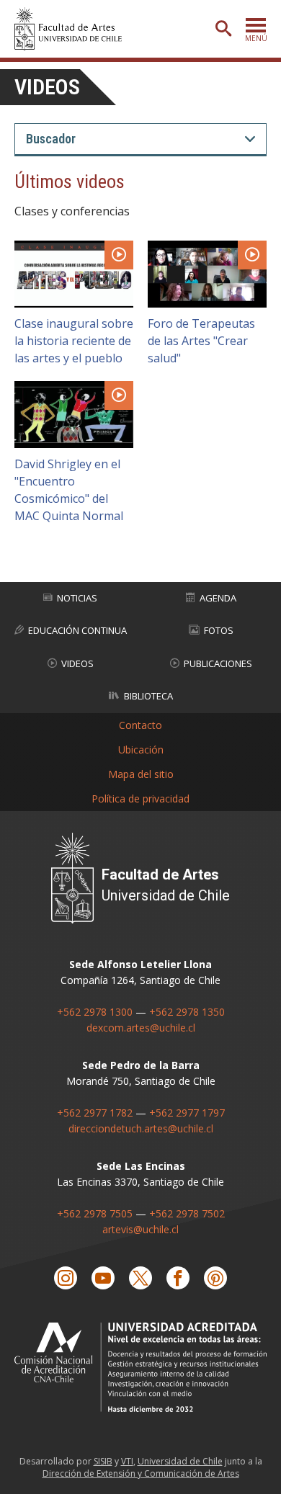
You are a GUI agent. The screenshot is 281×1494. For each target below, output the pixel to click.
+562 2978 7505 (95, 1213)
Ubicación (141, 749)
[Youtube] (103, 1277)
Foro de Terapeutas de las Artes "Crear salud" (201, 341)
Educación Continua (77, 630)
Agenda (218, 597)
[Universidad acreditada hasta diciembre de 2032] (140, 1367)
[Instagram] (65, 1277)
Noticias (77, 597)
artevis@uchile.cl (140, 1229)
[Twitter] (140, 1277)
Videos (47, 86)
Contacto (140, 725)
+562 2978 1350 (187, 1012)
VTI (127, 1461)
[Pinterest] (215, 1277)
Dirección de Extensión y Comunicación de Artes (141, 1473)
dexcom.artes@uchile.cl (140, 1027)
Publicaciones (218, 663)
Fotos (218, 630)
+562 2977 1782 (95, 1112)
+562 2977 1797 (187, 1112)
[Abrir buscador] (223, 29)
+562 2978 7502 (187, 1213)
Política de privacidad (140, 798)
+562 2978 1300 (95, 1012)
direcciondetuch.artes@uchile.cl (140, 1128)
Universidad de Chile (180, 1461)
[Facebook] (177, 1277)
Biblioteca (148, 695)
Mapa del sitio (141, 774)
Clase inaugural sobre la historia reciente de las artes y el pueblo (73, 341)
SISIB (103, 1461)
